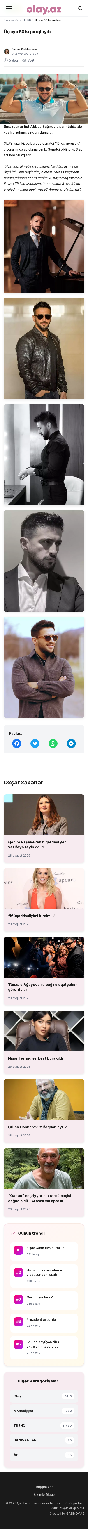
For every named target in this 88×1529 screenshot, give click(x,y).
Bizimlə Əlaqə (44, 1494)
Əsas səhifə (11, 20)
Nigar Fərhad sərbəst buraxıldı (35, 1058)
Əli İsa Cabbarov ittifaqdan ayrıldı (38, 1127)
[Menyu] (9, 8)
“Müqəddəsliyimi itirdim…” (32, 916)
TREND (26, 20)
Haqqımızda (44, 1487)
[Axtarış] (79, 8)
